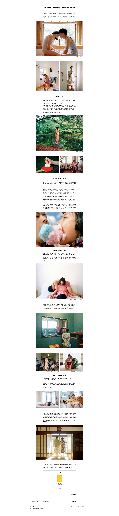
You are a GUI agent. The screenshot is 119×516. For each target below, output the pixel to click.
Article (37, 501)
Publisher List (48, 501)
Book (33, 503)
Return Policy (34, 504)
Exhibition (40, 501)
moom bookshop (4, 2)
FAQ (37, 504)
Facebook (71, 494)
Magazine (48, 503)
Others (52, 503)
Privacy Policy (41, 504)
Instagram (38, 506)
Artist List (44, 501)
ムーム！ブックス (38, 503)
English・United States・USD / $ (37, 508)
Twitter (73, 494)
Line (75, 494)
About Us (33, 501)
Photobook (44, 503)
